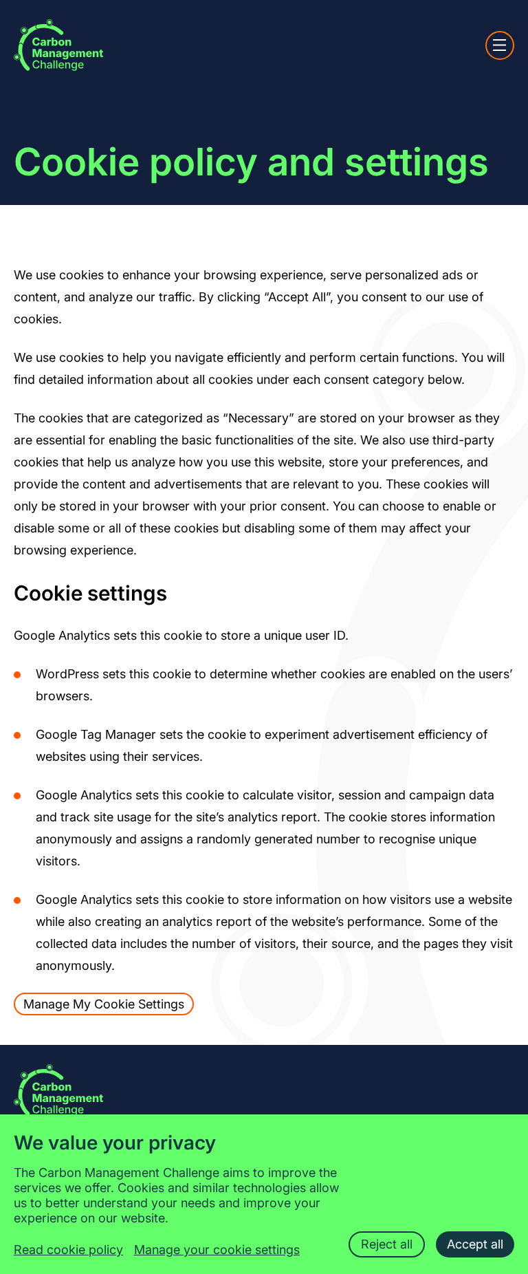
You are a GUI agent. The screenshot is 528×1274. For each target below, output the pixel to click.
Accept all (475, 1244)
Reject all (386, 1244)
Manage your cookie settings (217, 1249)
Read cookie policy (68, 1249)
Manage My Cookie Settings (103, 1004)
